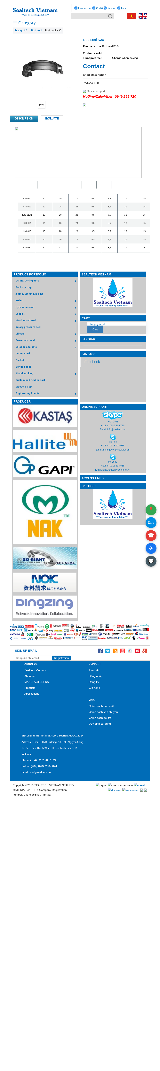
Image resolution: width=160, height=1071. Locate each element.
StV (49, 794)
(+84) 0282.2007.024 (43, 760)
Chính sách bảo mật (101, 706)
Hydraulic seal (24, 307)
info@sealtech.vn (116, 429)
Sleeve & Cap (23, 386)
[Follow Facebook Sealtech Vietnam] (100, 650)
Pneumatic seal (25, 340)
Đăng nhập (95, 676)
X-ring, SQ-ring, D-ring (29, 293)
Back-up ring (23, 287)
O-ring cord (22, 353)
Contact (94, 66)
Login (124, 8)
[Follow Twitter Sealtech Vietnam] (107, 650)
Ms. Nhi (113, 441)
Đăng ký (94, 681)
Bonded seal (23, 366)
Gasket (19, 360)
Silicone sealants (26, 346)
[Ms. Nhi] (113, 436)
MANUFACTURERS (36, 681)
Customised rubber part (30, 380)
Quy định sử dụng (100, 723)
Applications (31, 693)
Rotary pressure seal (28, 327)
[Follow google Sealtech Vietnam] (144, 650)
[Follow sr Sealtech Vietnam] (137, 650)
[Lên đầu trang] (146, 1049)
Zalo (151, 523)
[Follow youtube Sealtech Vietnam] (122, 650)
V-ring (19, 300)
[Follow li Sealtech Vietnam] (115, 650)
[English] (142, 16)
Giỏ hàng (94, 687)
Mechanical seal (25, 320)
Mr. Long (112, 461)
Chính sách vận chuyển (103, 711)
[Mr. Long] (113, 456)
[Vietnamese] (131, 16)
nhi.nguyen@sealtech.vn (116, 449)
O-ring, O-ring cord (27, 280)
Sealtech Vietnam (35, 670)
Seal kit (19, 313)
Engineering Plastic (27, 393)
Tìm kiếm (94, 670)
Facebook (92, 362)
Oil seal (20, 333)
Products (29, 687)
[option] (44, 105)
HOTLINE (113, 421)
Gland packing (24, 373)
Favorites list (85, 8)
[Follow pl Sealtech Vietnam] (130, 650)
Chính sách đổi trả (100, 717)
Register (112, 8)
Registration (61, 657)
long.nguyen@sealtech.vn (116, 469)
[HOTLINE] (112, 414)
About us (29, 676)
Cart (99, 8)
